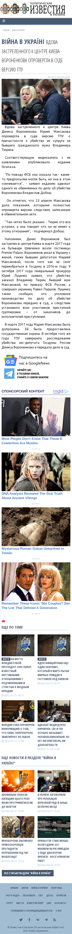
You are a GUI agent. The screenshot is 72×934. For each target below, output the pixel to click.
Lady (49, 903)
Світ (40, 895)
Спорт (9, 903)
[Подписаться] (27, 360)
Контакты (60, 903)
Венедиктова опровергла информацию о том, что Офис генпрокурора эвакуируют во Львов (18, 731)
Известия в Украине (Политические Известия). (37, 927)
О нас (59, 910)
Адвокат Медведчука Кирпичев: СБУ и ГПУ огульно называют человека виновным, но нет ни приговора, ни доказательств (53, 735)
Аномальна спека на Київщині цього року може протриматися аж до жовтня (17, 801)
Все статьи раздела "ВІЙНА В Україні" (27, 873)
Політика (56, 888)
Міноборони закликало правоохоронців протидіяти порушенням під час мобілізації (17, 849)
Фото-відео (13, 895)
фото (6, 659)
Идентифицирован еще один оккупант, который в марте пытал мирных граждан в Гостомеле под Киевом (53, 671)
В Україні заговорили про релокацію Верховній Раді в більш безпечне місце (52, 801)
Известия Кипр (35, 903)
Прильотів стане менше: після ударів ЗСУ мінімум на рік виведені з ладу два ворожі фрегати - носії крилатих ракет (54, 851)
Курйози (61, 895)
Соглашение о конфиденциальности (31, 910)
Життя (20, 903)
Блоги (25, 888)
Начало (14, 888)
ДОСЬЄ (49, 895)
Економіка (29, 895)
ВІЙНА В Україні (23, 41)
